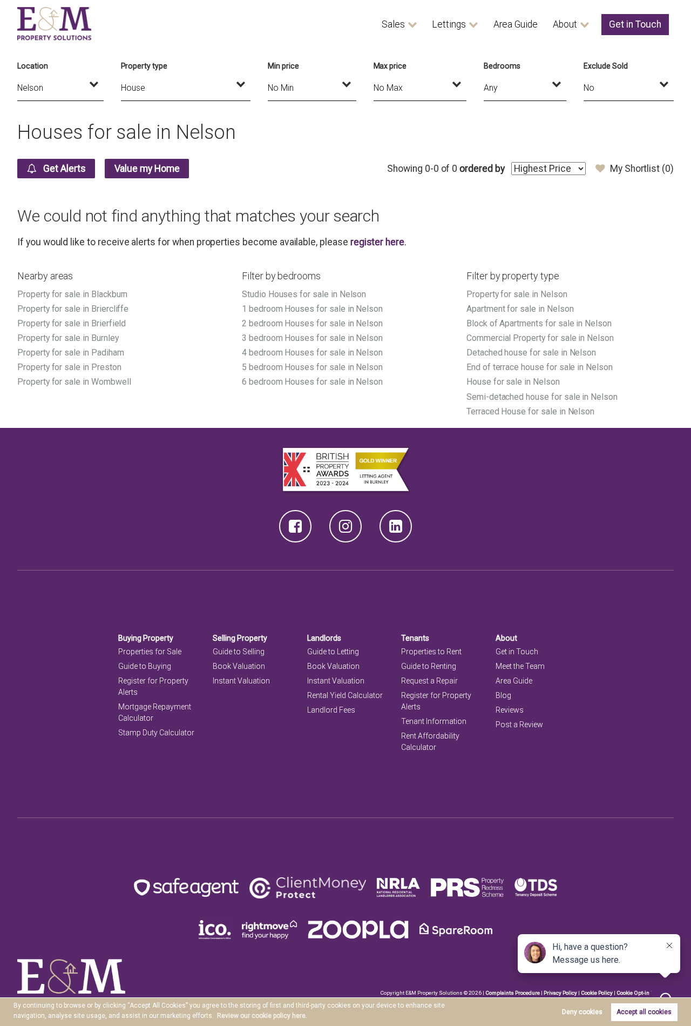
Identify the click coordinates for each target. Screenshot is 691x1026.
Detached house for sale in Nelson (531, 352)
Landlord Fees (331, 710)
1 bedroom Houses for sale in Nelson (312, 309)
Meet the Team (520, 666)
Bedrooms (502, 66)
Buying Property (145, 638)
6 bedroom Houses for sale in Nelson (312, 382)
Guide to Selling (239, 651)
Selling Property (240, 638)
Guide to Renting (428, 666)
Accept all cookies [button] (644, 1012)
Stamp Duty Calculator (156, 732)
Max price (390, 66)
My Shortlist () (642, 168)
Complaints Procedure (512, 993)
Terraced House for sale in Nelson (530, 411)
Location (32, 66)
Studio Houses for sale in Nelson (304, 294)
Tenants (415, 638)
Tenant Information (433, 721)
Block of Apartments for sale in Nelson (539, 323)
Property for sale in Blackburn (72, 294)
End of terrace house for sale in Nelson (539, 367)
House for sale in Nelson (513, 382)
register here (377, 242)
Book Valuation (239, 666)
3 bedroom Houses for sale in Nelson (312, 338)
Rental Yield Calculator (345, 695)
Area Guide (515, 24)
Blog (503, 695)
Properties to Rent (431, 651)
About (565, 24)
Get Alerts (63, 168)
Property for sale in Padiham (70, 352)
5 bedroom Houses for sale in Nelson (312, 367)
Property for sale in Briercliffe (72, 309)
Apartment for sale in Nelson (520, 309)
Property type (144, 66)
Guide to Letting (333, 651)
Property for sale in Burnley (68, 338)
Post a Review (519, 724)
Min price (283, 66)
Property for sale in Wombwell (74, 382)
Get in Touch (635, 24)
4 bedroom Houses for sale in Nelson (312, 352)
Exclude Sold (605, 66)
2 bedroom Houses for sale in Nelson (312, 323)
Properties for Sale (149, 651)
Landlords (324, 638)
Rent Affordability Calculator (430, 742)
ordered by (481, 168)
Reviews (510, 710)
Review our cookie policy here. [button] (262, 1016)
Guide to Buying (144, 666)
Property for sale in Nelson (516, 294)
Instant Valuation (241, 680)
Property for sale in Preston (69, 367)
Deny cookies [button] (582, 1012)
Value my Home (147, 168)
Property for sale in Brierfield (71, 323)
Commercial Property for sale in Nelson (540, 338)
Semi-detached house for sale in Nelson (542, 397)
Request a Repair (429, 680)
